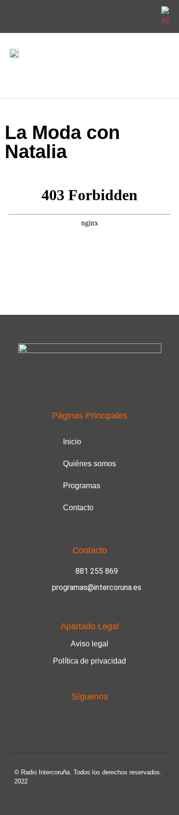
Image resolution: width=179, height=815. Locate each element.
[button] (16, 76)
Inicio (72, 442)
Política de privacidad (89, 661)
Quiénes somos (89, 464)
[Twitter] (145, 16)
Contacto (78, 508)
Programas (81, 486)
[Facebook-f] (123, 16)
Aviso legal (89, 644)
